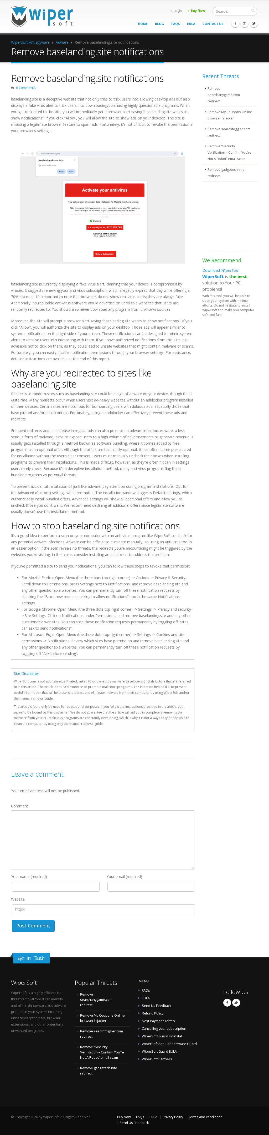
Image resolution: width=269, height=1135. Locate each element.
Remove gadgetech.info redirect (226, 172)
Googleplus (245, 23)
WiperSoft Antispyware (30, 42)
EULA (191, 24)
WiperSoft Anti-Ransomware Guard (169, 1044)
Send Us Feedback (156, 1005)
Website (18, 899)
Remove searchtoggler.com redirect (229, 132)
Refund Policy (152, 1013)
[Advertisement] (228, 217)
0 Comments (26, 88)
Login (178, 10)
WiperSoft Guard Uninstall (162, 1036)
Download (220, 270)
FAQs (175, 24)
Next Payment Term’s (158, 1021)
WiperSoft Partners (157, 1059)
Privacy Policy (173, 1117)
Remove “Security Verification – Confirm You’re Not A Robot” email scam (229, 152)
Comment (19, 805)
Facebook (235, 23)
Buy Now (198, 10)
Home (143, 24)
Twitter (254, 23)
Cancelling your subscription (164, 1028)
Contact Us (213, 24)
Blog (159, 24)
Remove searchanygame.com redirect (224, 94)
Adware (62, 42)
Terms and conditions (205, 1117)
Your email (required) (124, 876)
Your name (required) (29, 876)
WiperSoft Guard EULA (159, 1051)
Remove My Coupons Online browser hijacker (230, 115)
